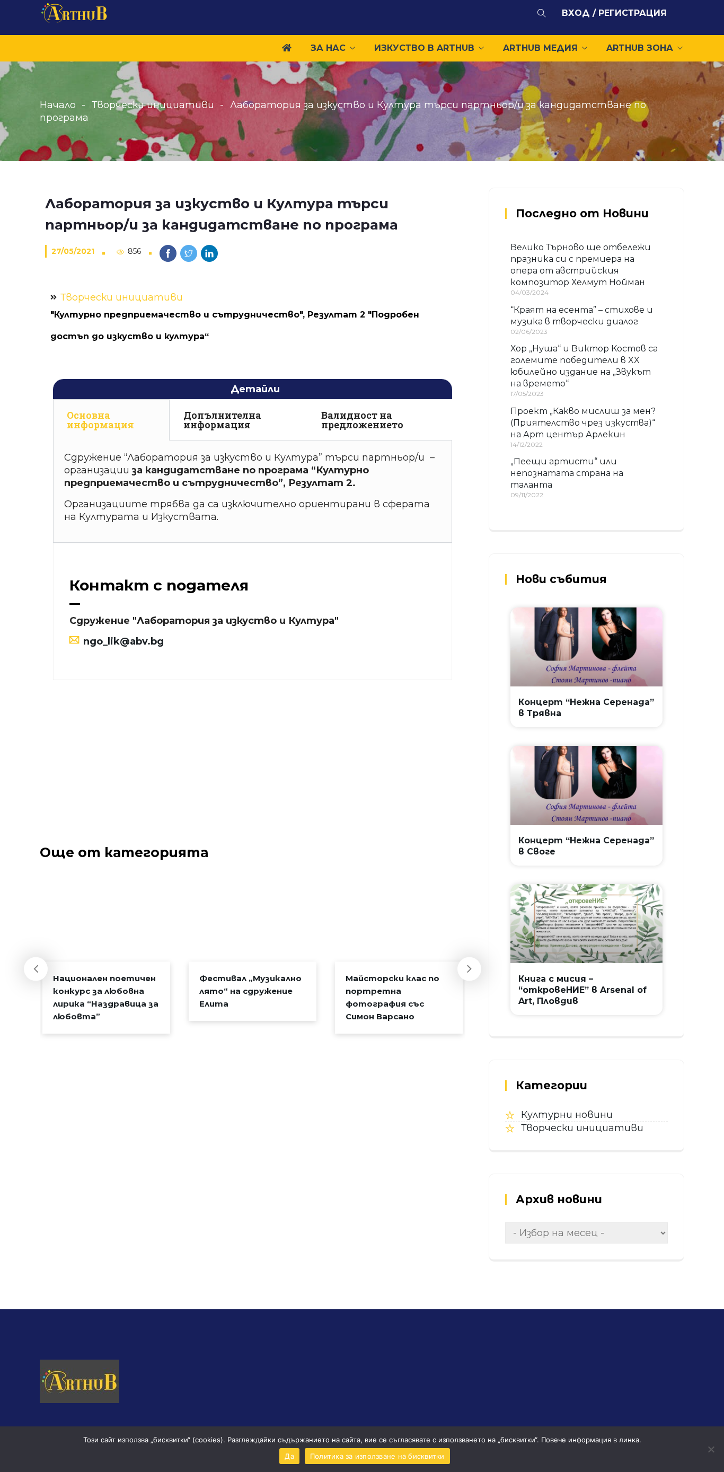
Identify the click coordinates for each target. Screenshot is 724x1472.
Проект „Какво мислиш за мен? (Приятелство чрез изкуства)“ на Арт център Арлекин (583, 422)
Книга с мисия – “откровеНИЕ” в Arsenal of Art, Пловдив (582, 990)
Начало (58, 105)
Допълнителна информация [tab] (222, 420)
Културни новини (567, 1115)
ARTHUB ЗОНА (639, 48)
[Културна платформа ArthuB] (74, 15)
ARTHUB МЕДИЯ (540, 48)
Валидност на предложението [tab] (362, 420)
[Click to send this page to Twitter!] (188, 253)
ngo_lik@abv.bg (123, 641)
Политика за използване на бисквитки (377, 1456)
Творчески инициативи (153, 105)
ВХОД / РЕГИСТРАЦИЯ (614, 13)
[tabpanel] (252, 491)
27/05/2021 (72, 251)
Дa (289, 1456)
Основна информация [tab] (100, 420)
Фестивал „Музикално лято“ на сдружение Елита (250, 991)
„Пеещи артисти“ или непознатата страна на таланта (566, 473)
